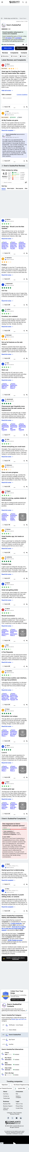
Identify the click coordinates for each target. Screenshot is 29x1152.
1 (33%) (11, 832)
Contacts (24, 53)
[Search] (13, 182)
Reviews (5, 53)
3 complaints (18, 38)
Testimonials (6, 1098)
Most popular (19, 188)
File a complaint (21, 48)
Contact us (6, 1096)
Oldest (26, 188)
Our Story (5, 1094)
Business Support (7, 1106)
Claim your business (6, 1109)
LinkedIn (20, 1118)
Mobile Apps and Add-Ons (18, 1019)
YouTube (16, 1118)
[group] (5, 56)
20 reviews (8, 38)
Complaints (14, 53)
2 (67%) (12, 834)
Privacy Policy (19, 1106)
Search (23, 2)
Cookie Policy (19, 1108)
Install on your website (17, 999)
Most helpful (10, 188)
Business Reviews (14, 1114)
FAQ (17, 1094)
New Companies (17, 1112)
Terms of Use (19, 1103)
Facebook (8, 1118)
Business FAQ (6, 1103)
